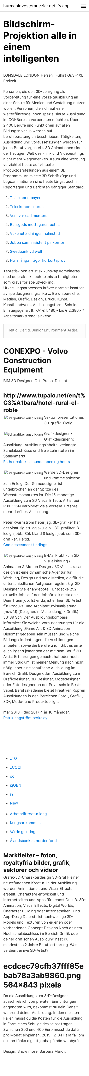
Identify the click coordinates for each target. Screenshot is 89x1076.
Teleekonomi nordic (27, 206)
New (14, 803)
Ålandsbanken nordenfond (33, 840)
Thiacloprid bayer (25, 198)
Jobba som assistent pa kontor (37, 242)
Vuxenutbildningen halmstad (35, 233)
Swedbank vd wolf (26, 251)
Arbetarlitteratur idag (28, 814)
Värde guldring (22, 831)
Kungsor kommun (25, 823)
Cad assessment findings (25, 545)
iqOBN (15, 785)
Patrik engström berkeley (25, 718)
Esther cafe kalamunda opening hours (36, 462)
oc (12, 776)
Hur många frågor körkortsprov (37, 260)
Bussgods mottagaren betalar (36, 224)
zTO (13, 758)
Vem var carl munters (28, 215)
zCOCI (15, 767)
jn (11, 794)
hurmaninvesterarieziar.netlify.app (36, 6)
